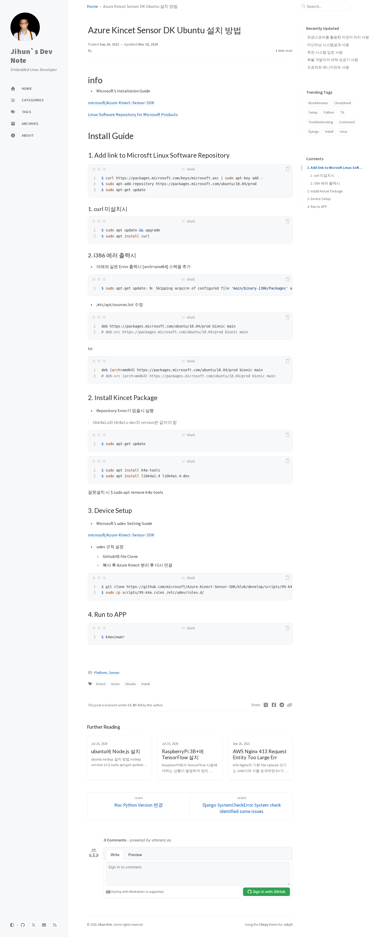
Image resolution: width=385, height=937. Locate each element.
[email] (44, 925)
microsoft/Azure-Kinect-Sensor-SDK (121, 102)
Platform (100, 672)
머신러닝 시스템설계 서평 (328, 44)
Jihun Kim (104, 924)
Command (347, 122)
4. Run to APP (317, 206)
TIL (342, 112)
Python (329, 112)
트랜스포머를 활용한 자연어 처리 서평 (338, 37)
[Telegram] (282, 705)
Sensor (114, 672)
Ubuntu (130, 684)
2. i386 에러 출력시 (325, 183)
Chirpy (263, 924)
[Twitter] (266, 705)
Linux (343, 131)
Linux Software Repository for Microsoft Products (133, 114)
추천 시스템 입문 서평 (325, 52)
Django (314, 131)
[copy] (287, 169)
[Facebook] (274, 705)
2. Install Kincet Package (325, 191)
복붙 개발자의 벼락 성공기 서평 (332, 59)
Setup (313, 112)
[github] (22, 925)
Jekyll (288, 924)
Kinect (101, 684)
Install (145, 684)
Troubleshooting (321, 122)
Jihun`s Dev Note (31, 56)
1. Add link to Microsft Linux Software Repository (335, 167)
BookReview (318, 103)
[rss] (54, 925)
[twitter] (33, 925)
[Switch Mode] (12, 925)
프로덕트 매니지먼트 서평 (328, 67)
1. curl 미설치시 (322, 175)
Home (92, 6)
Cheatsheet (342, 103)
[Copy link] (289, 705)
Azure (115, 684)
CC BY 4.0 (135, 705)
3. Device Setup (319, 199)
